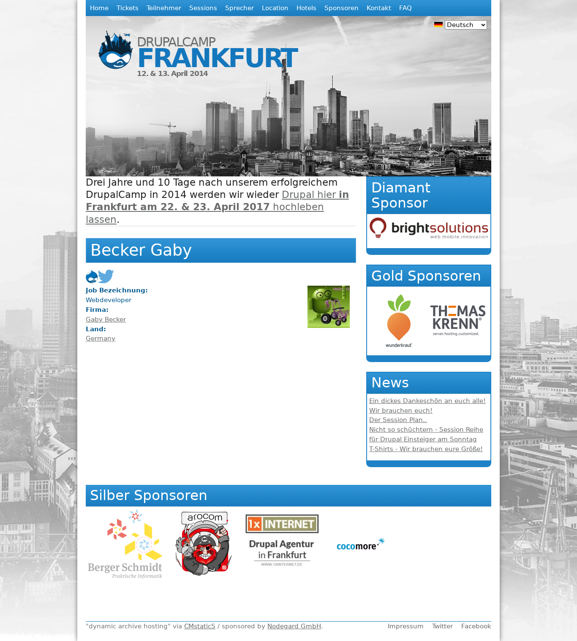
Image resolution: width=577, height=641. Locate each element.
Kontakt (379, 8)
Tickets (128, 8)
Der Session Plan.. (398, 420)
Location (275, 8)
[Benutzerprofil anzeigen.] (329, 326)
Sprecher (239, 8)
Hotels (306, 8)
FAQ (405, 8)
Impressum (406, 626)
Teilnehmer (164, 8)
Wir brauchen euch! (401, 410)
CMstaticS (199, 626)
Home (99, 8)
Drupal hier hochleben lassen (217, 206)
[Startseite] (111, 43)
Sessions (203, 8)
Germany (100, 338)
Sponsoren (341, 8)
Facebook (476, 626)
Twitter (442, 626)
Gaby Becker (106, 319)
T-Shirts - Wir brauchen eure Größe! (426, 449)
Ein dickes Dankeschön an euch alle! (427, 401)
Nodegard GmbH (294, 626)
